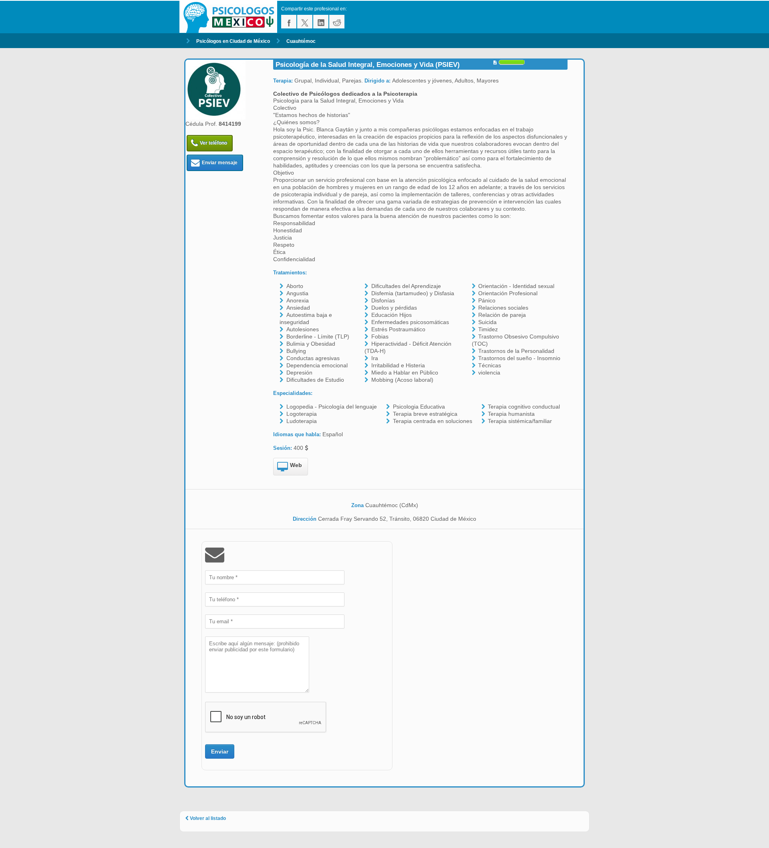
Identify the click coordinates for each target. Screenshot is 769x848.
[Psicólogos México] (230, 17)
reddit (336, 21)
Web (296, 465)
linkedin (320, 21)
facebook (288, 21)
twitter (304, 21)
